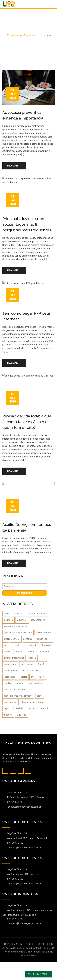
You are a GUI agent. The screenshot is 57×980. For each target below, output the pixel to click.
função (41, 664)
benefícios (42, 639)
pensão (19, 683)
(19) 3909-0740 (15, 802)
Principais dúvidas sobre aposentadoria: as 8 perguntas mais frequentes (26, 224)
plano (40, 696)
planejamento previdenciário (18, 696)
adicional (21, 620)
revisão (31, 708)
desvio (7, 651)
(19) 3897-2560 (15, 842)
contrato (16, 645)
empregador (10, 664)
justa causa (10, 677)
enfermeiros (27, 664)
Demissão (46, 645)
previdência (10, 702)
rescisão (19, 708)
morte (42, 677)
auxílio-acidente (44, 632)
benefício (27, 639)
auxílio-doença (11, 639)
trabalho (8, 715)
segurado (44, 708)
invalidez (34, 670)
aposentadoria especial (15, 626)
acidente (18, 613)
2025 (6, 613)
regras (7, 708)
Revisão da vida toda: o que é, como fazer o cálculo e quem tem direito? (26, 422)
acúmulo (8, 620)
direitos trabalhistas (14, 658)
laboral (23, 677)
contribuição (31, 645)
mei (33, 677)
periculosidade (35, 683)
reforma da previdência (32, 702)
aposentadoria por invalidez (18, 632)
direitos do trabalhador (38, 651)
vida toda (21, 715)
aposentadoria (38, 620)
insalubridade (11, 670)
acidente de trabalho (37, 613)
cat (5, 645)
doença (32, 658)
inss (24, 670)
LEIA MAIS (12, 165)
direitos (18, 651)
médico (8, 683)
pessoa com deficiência (16, 689)
